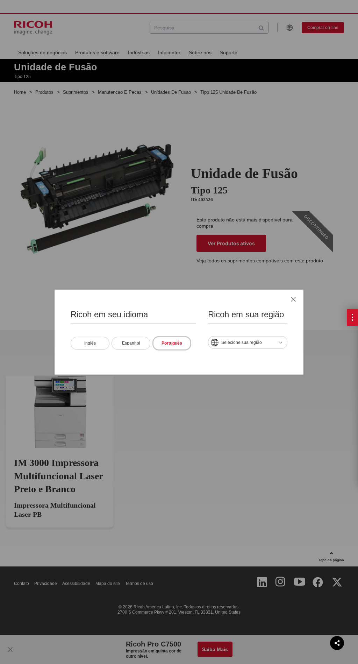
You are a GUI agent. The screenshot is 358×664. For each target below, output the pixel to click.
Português (172, 342)
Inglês (90, 342)
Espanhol (131, 342)
